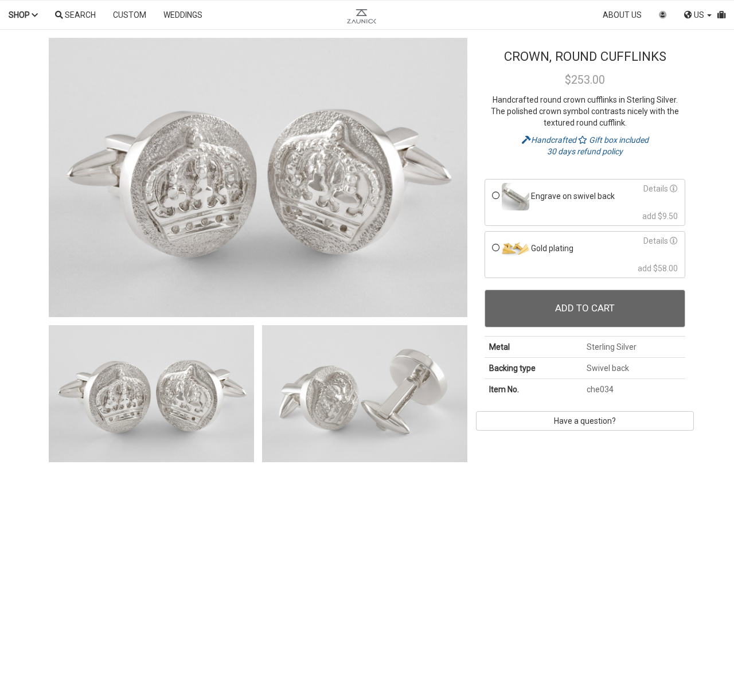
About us (622, 14)
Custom (129, 14)
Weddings (182, 14)
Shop (20, 14)
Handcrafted (554, 140)
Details (656, 188)
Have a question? (585, 420)
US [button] (699, 14)
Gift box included (618, 140)
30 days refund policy (585, 151)
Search (79, 14)
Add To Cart (585, 308)
